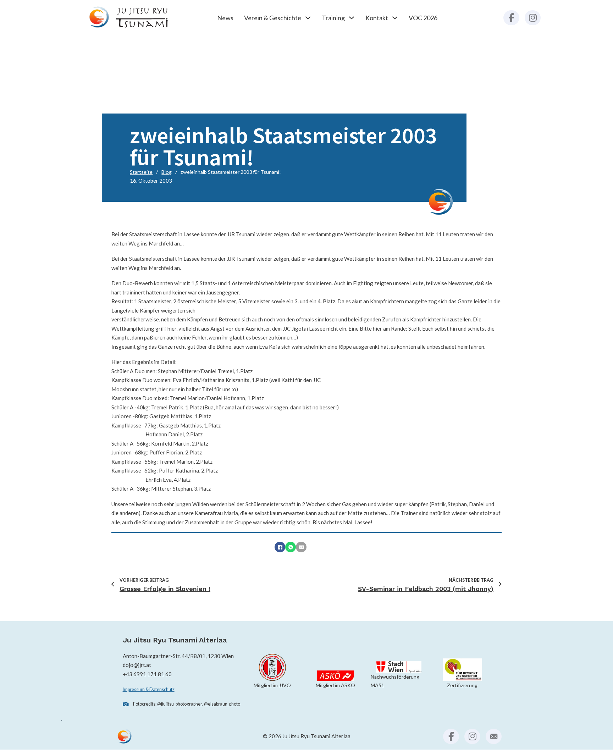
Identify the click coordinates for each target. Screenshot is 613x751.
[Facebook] (280, 547)
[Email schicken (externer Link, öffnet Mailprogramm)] (494, 736)
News (225, 18)
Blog (166, 172)
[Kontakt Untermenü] (395, 18)
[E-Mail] (301, 547)
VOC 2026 (423, 18)
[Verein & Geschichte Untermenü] (308, 18)
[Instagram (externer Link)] (533, 18)
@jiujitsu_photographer (179, 704)
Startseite (141, 172)
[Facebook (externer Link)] (511, 18)
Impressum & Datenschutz (149, 689)
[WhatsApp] (290, 547)
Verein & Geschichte (272, 18)
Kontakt (376, 18)
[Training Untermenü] (351, 18)
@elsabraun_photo (222, 704)
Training (333, 18)
